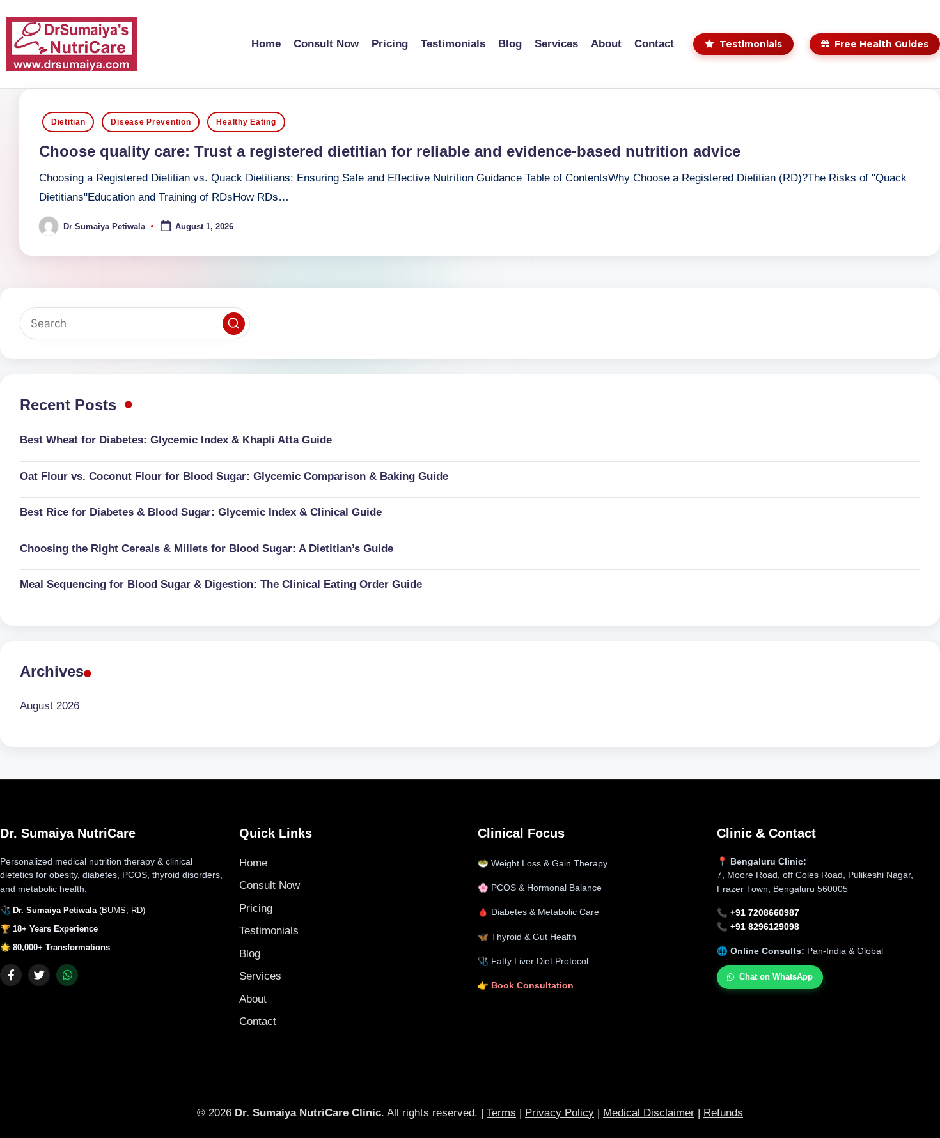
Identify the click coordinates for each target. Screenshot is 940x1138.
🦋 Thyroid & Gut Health (527, 937)
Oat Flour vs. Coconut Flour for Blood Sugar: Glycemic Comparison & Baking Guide (234, 476)
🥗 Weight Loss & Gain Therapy (542, 863)
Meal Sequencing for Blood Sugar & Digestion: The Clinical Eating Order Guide (221, 584)
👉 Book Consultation (526, 985)
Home (253, 863)
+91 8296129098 (764, 927)
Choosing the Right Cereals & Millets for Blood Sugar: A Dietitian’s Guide (206, 548)
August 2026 (49, 706)
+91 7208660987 (764, 913)
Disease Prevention (151, 122)
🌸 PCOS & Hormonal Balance (540, 888)
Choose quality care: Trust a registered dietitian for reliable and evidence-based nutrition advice (389, 151)
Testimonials (269, 931)
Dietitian (68, 122)
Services (260, 976)
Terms (501, 1113)
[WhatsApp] (67, 975)
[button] (234, 323)
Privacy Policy (559, 1113)
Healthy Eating (246, 122)
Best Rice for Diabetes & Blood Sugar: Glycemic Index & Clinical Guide (201, 512)
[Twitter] (39, 975)
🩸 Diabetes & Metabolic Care (538, 912)
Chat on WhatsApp (776, 976)
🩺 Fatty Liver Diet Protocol (533, 961)
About (253, 999)
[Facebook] (11, 975)
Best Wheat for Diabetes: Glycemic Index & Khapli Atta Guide (176, 440)
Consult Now (269, 885)
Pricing (255, 908)
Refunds (723, 1113)
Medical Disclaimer (648, 1113)
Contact (257, 1021)
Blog (249, 954)
